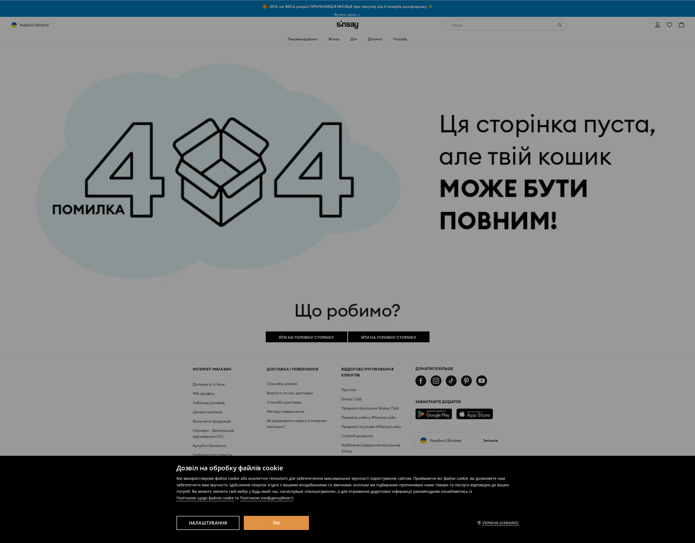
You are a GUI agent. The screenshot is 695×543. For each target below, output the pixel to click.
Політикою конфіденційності (266, 497)
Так (276, 523)
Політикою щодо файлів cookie (205, 497)
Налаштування (208, 523)
